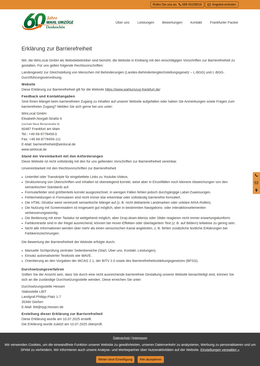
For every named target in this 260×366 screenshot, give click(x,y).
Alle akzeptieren (151, 359)
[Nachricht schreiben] (256, 183)
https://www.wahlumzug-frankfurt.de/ (132, 89)
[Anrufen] (256, 175)
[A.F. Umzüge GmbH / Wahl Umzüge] (48, 22)
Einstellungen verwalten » (219, 350)
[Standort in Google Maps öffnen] (256, 190)
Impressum (139, 338)
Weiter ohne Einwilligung (115, 359)
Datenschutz (121, 338)
